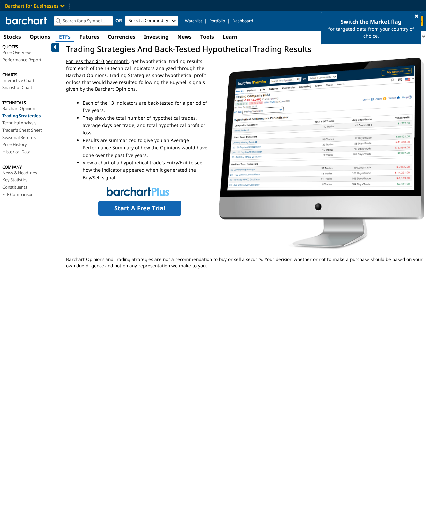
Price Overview (16, 52)
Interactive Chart (18, 80)
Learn (230, 36)
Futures (89, 36)
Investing (156, 36)
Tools (207, 36)
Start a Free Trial (139, 208)
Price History (14, 144)
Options (40, 36)
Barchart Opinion (18, 108)
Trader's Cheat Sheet (22, 130)
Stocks (12, 36)
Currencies (121, 36)
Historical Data (16, 152)
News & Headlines (19, 173)
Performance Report (21, 60)
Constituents (14, 187)
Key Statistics (14, 180)
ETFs (65, 36)
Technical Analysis (19, 123)
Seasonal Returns (19, 137)
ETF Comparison (18, 194)
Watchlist (193, 21)
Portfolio (217, 21)
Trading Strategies (21, 116)
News (184, 36)
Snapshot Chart (17, 87)
